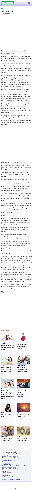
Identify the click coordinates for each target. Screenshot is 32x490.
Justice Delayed (7, 12)
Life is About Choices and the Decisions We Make (7, 347)
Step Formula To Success (13, 457)
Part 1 (18, 473)
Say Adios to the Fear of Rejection (9, 452)
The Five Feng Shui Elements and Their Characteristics (13, 455)
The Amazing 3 (5, 457)
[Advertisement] (16, 32)
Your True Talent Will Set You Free (9, 467)
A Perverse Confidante (6, 472)
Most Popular (5, 330)
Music (2, 365)
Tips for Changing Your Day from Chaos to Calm (16, 465)
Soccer (18, 436)
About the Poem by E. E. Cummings (22, 395)
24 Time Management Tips (7, 459)
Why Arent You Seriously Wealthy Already (10, 456)
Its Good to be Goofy (6, 463)
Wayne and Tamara (7, 13)
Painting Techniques (6, 461)
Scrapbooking (4, 436)
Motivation (19, 342)
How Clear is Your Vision (7, 476)
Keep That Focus (5, 471)
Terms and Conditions (20, 488)
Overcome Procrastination (7, 469)
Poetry (18, 388)
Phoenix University (21, 365)
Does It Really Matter (6, 475)
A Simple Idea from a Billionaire (8, 460)
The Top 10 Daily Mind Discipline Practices (22, 346)
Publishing (3, 412)
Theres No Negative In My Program (9, 473)
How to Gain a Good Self (7, 451)
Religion (18, 412)
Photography (4, 388)
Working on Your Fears (6, 464)
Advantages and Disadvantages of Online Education (22, 369)
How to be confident (20, 451)
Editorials (3, 8)
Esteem (14, 451)
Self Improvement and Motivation (13, 479)
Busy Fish (4, 465)
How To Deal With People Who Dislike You (10, 453)
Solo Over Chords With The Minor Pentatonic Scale (6, 369)
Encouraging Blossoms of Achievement (10, 468)
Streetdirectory (13, 488)
